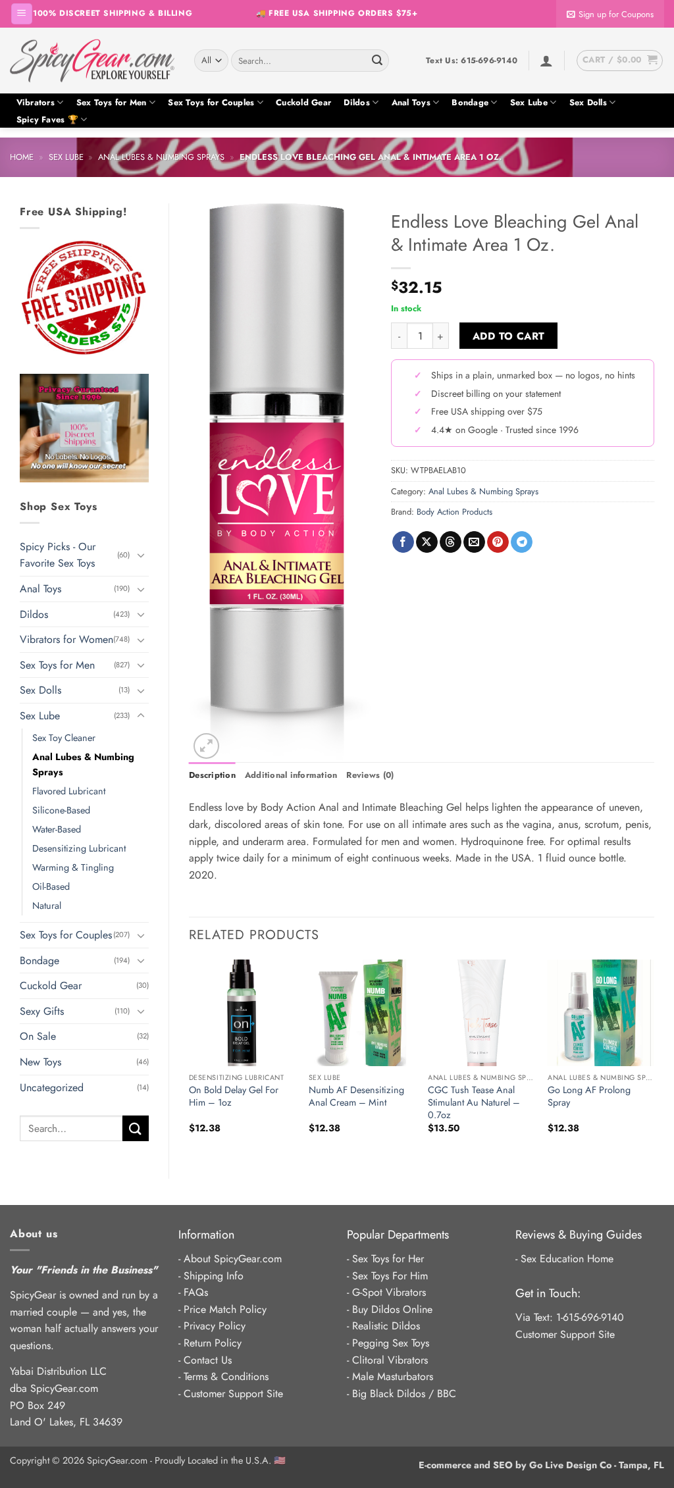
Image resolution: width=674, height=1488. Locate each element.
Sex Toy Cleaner (63, 737)
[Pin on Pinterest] (498, 542)
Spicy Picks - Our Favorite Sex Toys (57, 555)
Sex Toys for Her (388, 1258)
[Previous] (189, 1058)
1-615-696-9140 (590, 1317)
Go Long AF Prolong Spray (589, 1096)
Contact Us (208, 1360)
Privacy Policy (215, 1325)
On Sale (38, 1036)
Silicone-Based (61, 810)
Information (206, 1234)
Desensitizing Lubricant (79, 848)
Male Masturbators (392, 1376)
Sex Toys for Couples (211, 102)
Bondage (470, 102)
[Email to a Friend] (474, 542)
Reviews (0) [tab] (370, 775)
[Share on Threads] (450, 542)
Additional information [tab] (291, 775)
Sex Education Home (567, 1258)
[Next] (653, 1058)
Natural (46, 905)
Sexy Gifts (42, 1011)
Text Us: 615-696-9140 (471, 60)
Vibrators (35, 102)
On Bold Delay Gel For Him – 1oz (233, 1096)
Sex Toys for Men (111, 102)
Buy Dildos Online (392, 1309)
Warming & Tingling (73, 867)
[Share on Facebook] (403, 542)
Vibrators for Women (66, 639)
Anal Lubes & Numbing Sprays (161, 157)
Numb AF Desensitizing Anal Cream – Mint (356, 1096)
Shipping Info (214, 1275)
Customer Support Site (233, 1393)
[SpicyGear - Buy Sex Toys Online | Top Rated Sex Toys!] (92, 60)
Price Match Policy (225, 1309)
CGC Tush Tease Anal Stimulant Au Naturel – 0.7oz (474, 1102)
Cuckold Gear (303, 102)
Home (22, 157)
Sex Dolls (588, 102)
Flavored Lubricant (68, 791)
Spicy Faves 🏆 (47, 119)
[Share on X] (427, 542)
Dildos (357, 102)
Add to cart (509, 336)
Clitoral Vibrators (390, 1360)
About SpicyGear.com (233, 1258)
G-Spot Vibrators (389, 1292)
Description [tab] (212, 775)
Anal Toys (411, 102)
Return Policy (213, 1342)
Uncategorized (52, 1087)
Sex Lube (529, 102)
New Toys (40, 1061)
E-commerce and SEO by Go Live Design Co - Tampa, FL (541, 1465)
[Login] (546, 60)
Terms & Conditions (226, 1376)
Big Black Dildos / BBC (404, 1393)
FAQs (196, 1292)
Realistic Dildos (386, 1325)
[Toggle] (141, 555)
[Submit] (377, 60)
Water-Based (56, 829)
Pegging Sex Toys (390, 1342)
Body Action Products (454, 511)
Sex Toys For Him (390, 1275)
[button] (21, 14)
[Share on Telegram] (521, 542)
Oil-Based (51, 886)
